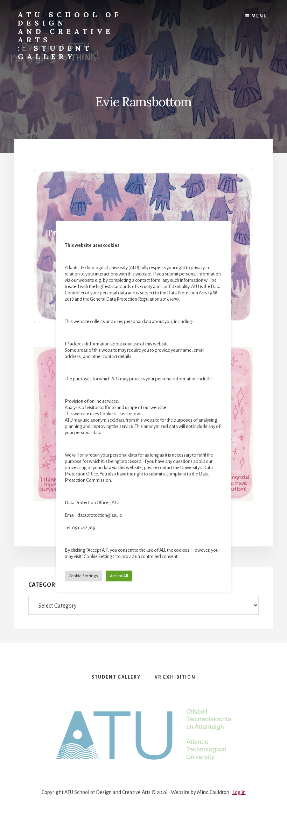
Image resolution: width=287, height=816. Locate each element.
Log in (239, 792)
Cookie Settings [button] (83, 576)
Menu (259, 16)
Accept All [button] (119, 576)
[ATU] (143, 735)
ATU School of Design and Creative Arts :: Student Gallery (70, 35)
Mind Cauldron (213, 792)
